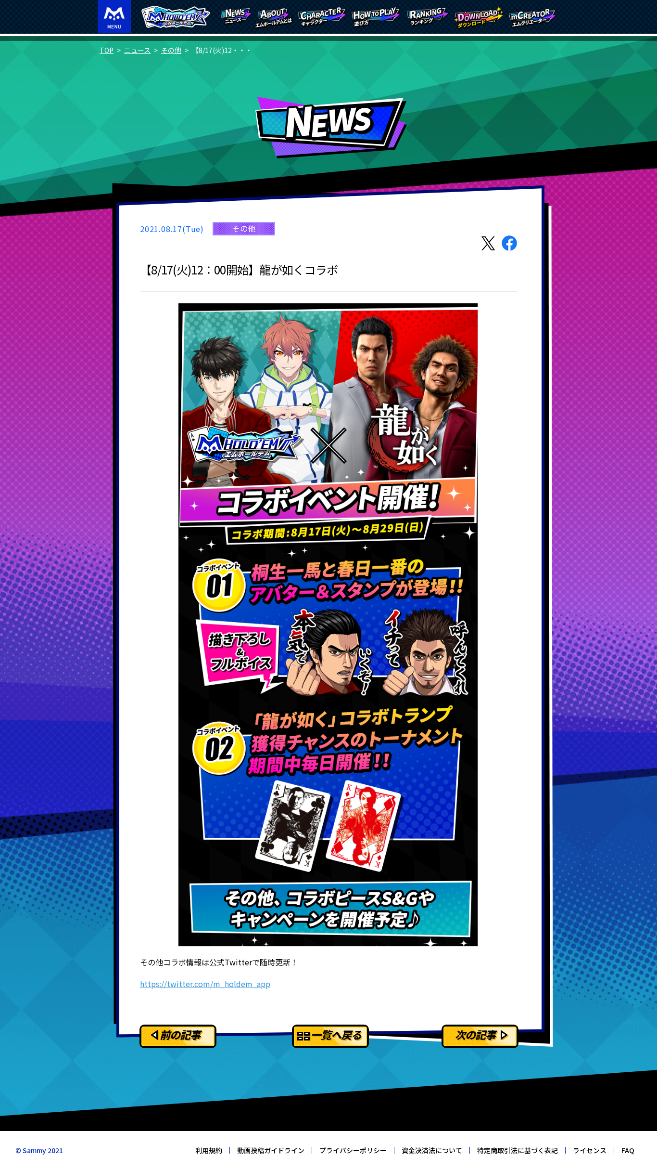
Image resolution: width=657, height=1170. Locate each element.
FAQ (627, 1150)
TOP (107, 50)
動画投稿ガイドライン (270, 1150)
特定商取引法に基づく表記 (517, 1150)
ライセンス (589, 1150)
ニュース (137, 50)
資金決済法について (432, 1150)
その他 (171, 50)
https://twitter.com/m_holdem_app (205, 983)
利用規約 (208, 1150)
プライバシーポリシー (353, 1150)
